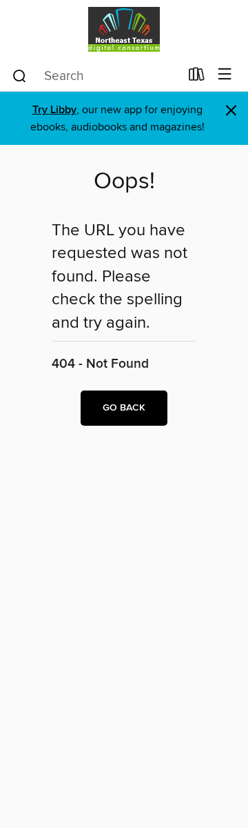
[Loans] (196, 77)
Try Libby (54, 110)
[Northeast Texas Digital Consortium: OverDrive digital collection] (124, 29)
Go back (124, 408)
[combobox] (95, 75)
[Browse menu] (225, 75)
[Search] (19, 75)
